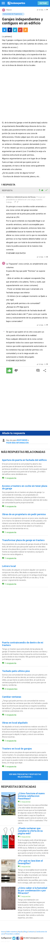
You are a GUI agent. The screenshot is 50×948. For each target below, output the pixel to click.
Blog (25, 932)
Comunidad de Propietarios (12, 14)
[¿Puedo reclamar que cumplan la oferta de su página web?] (25, 842)
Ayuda (20, 932)
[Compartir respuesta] (45, 370)
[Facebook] (17, 938)
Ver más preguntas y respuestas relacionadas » (25, 775)
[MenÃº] (3, 3)
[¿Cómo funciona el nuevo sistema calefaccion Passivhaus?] (25, 808)
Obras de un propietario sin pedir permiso (24, 514)
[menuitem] (9, 30)
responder (22, 440)
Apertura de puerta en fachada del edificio (24, 460)
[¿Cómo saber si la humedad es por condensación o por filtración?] (25, 902)
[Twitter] (13, 938)
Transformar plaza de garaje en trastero (23, 540)
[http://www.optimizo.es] (14, 202)
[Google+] (21, 938)
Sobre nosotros (11, 932)
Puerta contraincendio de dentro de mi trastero (22, 643)
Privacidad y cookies (12, 934)
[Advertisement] (25, 93)
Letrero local (9, 566)
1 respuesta (10, 478)
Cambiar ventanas (11, 696)
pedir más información (17, 443)
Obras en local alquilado (15, 722)
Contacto (31, 932)
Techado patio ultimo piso (16, 671)
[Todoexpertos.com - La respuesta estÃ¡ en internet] (16, 3)
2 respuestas (11, 689)
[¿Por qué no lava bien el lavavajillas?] (25, 871)
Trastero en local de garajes (17, 748)
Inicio (3, 932)
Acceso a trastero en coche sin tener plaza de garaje (24, 487)
